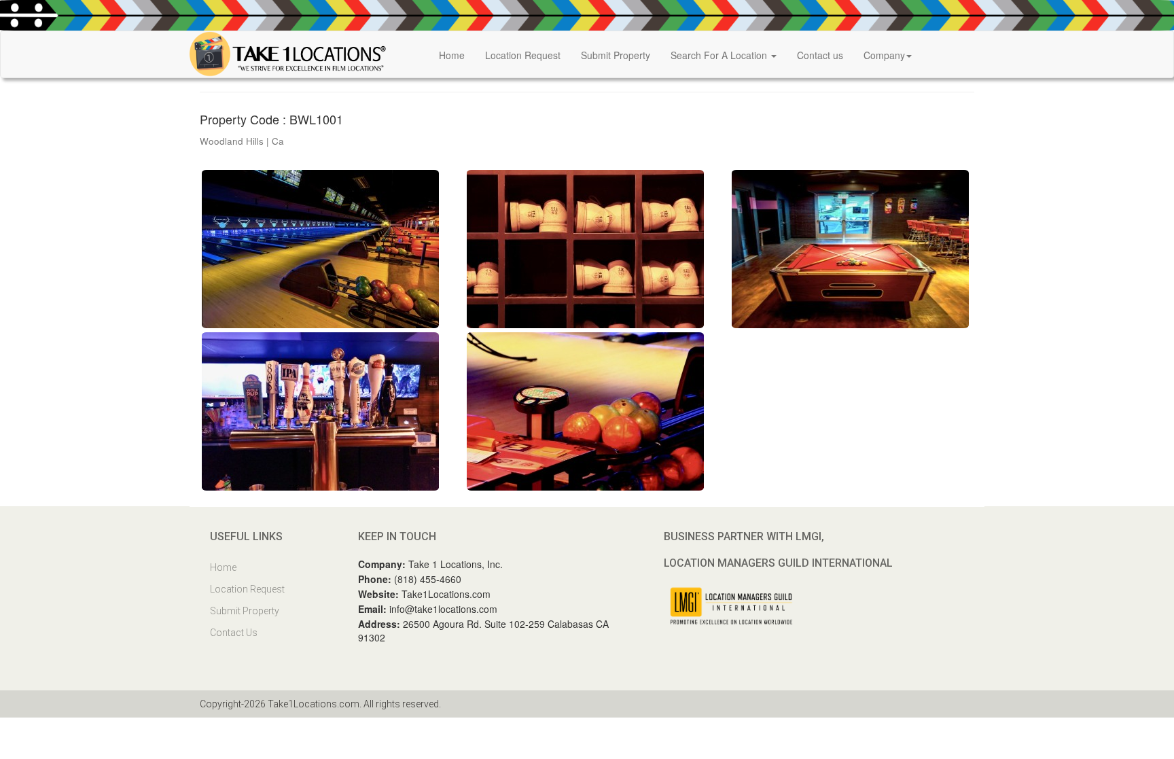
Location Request (523, 55)
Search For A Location (720, 55)
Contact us (820, 55)
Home (452, 55)
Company (884, 55)
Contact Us (233, 632)
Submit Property (615, 55)
